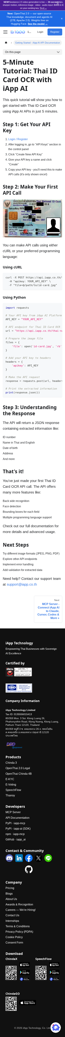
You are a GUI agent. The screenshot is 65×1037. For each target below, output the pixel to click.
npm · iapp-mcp (15, 834)
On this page (13, 52)
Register (54, 31)
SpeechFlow (13, 789)
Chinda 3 (11, 762)
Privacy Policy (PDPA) (19, 931)
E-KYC (10, 779)
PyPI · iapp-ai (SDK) (18, 828)
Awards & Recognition (19, 904)
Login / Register (18, 139)
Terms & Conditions (18, 926)
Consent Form (14, 942)
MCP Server (13, 812)
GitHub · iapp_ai (16, 839)
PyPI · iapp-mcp (15, 823)
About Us (11, 899)
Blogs (9, 893)
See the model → (38, 24)
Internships (12, 920)
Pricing (10, 888)
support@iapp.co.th (22, 584)
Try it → (43, 8)
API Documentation (17, 817)
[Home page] (6, 42)
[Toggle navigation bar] (5, 32)
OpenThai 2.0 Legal (18, 768)
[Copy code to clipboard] (58, 277)
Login (40, 31)
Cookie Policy (14, 937)
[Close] (58, 4)
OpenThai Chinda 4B (19, 773)
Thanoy (10, 795)
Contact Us (12, 915)
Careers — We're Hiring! (21, 909)
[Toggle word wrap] (52, 277)
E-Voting (11, 784)
